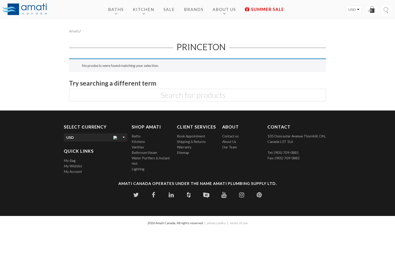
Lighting (138, 169)
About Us (224, 9)
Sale (169, 9)
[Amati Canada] (24, 9)
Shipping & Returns (191, 141)
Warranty (184, 147)
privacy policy (216, 223)
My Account (73, 171)
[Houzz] (189, 195)
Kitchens (138, 141)
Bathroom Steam (144, 152)
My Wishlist (73, 166)
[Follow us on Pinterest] (259, 195)
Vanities (138, 147)
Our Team (229, 147)
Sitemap (183, 152)
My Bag (70, 160)
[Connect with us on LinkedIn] (171, 195)
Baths (116, 9)
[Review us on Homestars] (206, 195)
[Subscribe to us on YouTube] (224, 195)
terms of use (239, 223)
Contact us (230, 136)
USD (352, 9)
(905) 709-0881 (286, 152)
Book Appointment (191, 136)
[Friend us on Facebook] (153, 195)
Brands (193, 9)
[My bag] (372, 10)
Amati (74, 31)
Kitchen (143, 9)
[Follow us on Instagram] (241, 195)
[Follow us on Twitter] (136, 195)
